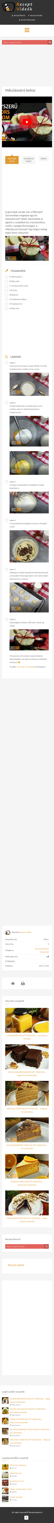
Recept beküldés (28, 20)
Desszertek (44, 952)
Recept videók (16, 1265)
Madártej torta (16, 1473)
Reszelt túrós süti (17, 1481)
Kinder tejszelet (16, 1497)
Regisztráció (19, 15)
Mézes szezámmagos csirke (21, 1489)
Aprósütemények (42, 949)
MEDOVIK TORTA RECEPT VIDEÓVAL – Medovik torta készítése (27, 1110)
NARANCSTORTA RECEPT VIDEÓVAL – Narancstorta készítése (27, 1183)
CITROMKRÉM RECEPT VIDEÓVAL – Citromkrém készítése (27, 1037)
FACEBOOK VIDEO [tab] (29, 159)
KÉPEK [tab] (44, 158)
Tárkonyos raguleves (18, 1465)
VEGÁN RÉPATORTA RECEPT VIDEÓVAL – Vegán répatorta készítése (27, 1219)
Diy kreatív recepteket (26, 667)
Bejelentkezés (36, 15)
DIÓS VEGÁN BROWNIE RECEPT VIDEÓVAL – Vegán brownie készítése (27, 1073)
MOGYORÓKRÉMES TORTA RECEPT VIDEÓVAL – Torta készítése (27, 1146)
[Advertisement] (27, 62)
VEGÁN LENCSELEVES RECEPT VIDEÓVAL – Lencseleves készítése (28, 1410)
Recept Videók (25, 932)
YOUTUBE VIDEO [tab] (12, 159)
